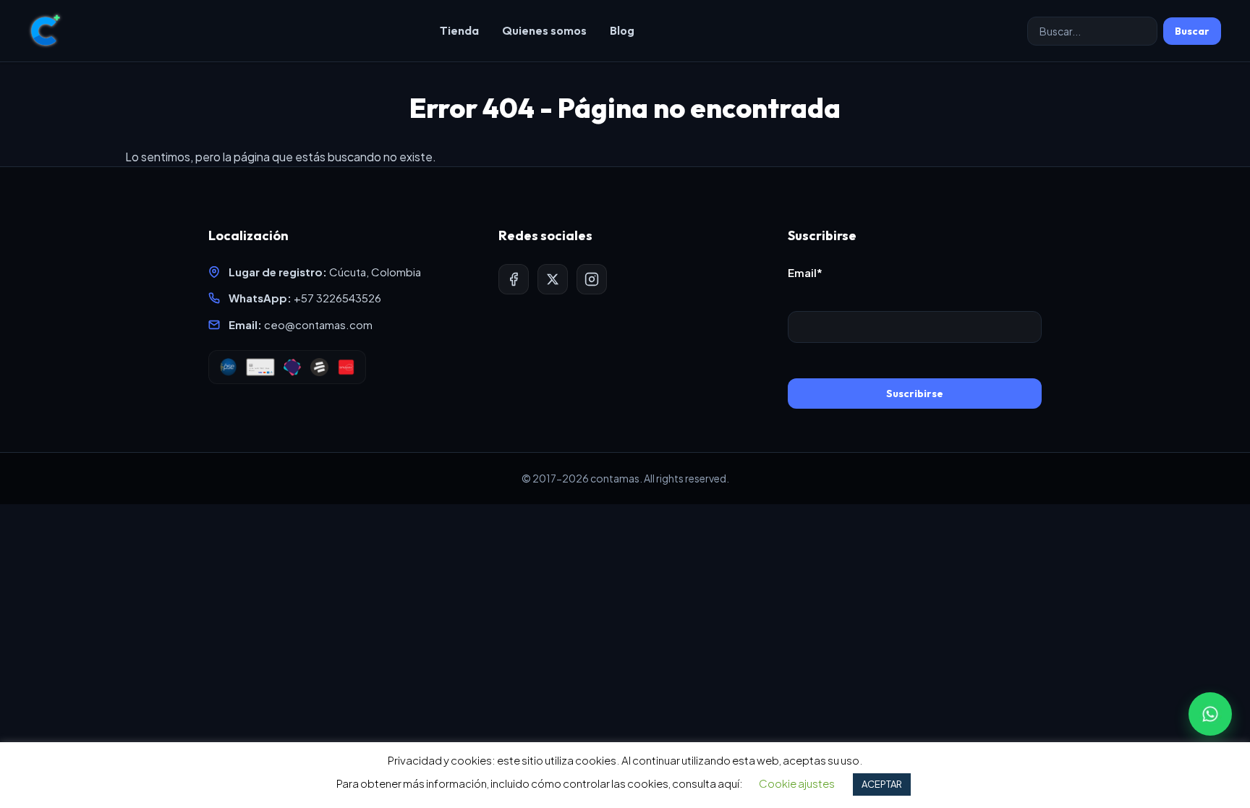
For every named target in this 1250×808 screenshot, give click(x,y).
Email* (805, 272)
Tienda (459, 30)
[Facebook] (513, 279)
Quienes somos (544, 30)
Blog (622, 30)
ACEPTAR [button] (882, 784)
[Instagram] (592, 279)
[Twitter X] (552, 279)
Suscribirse (914, 393)
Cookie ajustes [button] (797, 783)
